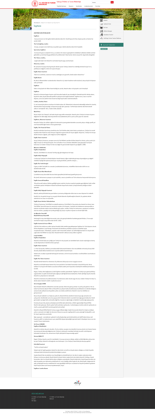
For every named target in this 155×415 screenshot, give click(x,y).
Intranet (34, 399)
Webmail (52, 399)
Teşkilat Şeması (61, 6)
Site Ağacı (34, 400)
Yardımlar (79, 6)
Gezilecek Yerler (107, 24)
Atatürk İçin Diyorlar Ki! (53, 22)
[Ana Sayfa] (43, 3)
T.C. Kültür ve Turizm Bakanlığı (39, 397)
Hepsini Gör (104, 49)
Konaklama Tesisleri (108, 34)
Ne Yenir (105, 27)
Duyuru (71, 6)
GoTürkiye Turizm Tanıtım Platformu (112, 38)
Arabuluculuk (88, 6)
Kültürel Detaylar (107, 31)
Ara (112, 2)
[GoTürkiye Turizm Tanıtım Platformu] (77, 383)
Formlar (97, 6)
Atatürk (43, 22)
